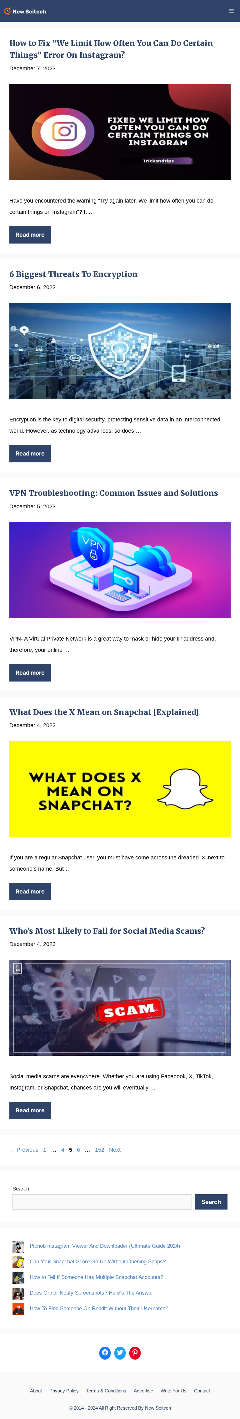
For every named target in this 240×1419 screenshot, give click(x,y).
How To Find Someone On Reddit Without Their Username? (99, 1308)
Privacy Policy (64, 1390)
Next (118, 1150)
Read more (30, 234)
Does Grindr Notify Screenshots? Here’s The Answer (91, 1293)
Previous (23, 1150)
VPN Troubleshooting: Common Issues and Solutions (113, 493)
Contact (202, 1390)
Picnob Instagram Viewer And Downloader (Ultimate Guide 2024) (105, 1246)
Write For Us (174, 1390)
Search (20, 1189)
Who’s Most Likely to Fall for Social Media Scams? (107, 931)
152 (100, 1150)
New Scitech (158, 1408)
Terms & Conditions (106, 1390)
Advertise (143, 1390)
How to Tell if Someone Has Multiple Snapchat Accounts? (96, 1277)
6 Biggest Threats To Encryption (73, 274)
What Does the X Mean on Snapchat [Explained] (104, 712)
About (36, 1390)
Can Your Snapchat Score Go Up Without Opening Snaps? (98, 1262)
